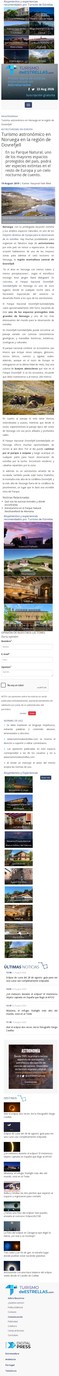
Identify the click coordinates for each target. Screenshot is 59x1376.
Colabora (12, 1326)
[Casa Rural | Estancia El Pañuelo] (28, 535)
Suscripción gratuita (40, 95)
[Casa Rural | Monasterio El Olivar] (19, 784)
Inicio (4, 116)
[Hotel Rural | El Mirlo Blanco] (16, 56)
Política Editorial (15, 1307)
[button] (5, 202)
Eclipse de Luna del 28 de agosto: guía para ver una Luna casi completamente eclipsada (32, 979)
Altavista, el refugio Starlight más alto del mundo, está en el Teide (32, 1012)
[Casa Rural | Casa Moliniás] (19, 857)
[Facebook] (29, 89)
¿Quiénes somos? (16, 1302)
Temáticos (11, 1370)
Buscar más (45, 777)
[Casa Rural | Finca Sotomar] (28, 562)
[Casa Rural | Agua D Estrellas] (19, 876)
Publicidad (13, 1321)
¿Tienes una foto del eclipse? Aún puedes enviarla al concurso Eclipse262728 (26, 1214)
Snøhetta (48, 475)
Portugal (10, 1365)
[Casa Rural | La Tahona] (19, 820)
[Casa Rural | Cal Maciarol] (28, 617)
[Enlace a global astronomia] (31, 1067)
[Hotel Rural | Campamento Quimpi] (19, 894)
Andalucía (10, 1359)
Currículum (13, 1335)
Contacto (12, 1312)
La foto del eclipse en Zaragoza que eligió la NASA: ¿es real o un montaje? (27, 1234)
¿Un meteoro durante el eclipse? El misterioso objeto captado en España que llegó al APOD (32, 995)
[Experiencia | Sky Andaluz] (19, 931)
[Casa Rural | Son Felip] (41, 56)
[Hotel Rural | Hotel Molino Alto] (19, 949)
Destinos (12, 116)
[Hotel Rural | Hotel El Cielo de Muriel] (41, 13)
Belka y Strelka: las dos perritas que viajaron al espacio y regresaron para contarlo (28, 1194)
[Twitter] (33, 89)
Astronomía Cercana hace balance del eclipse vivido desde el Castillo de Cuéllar (28, 1274)
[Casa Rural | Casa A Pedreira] (16, 13)
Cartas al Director (16, 1330)
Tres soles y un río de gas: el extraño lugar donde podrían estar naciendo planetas (26, 1254)
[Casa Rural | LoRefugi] (28, 589)
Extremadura (12, 1353)
